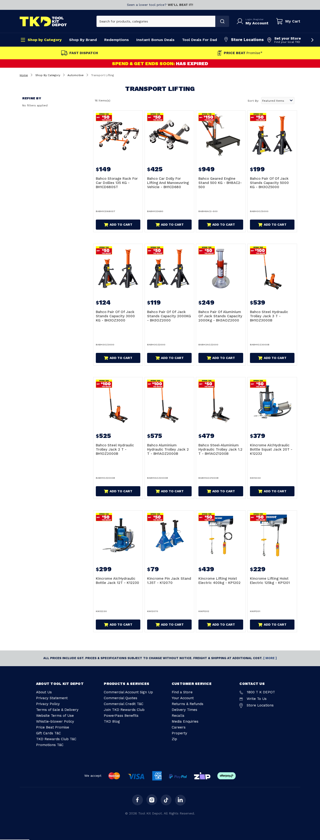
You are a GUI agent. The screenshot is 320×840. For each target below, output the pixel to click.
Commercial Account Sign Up (128, 692)
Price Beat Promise (52, 727)
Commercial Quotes (120, 698)
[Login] (241, 21)
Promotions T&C (49, 745)
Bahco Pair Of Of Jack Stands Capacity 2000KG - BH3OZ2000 (169, 316)
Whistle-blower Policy (55, 721)
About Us (44, 692)
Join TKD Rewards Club (124, 710)
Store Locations (247, 39)
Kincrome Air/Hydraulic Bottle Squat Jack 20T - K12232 (271, 449)
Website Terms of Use (55, 715)
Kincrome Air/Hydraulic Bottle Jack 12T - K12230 (117, 580)
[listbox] (277, 100)
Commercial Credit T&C (123, 704)
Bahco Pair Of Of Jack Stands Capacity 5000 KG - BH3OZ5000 (269, 182)
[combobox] (156, 21)
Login (249, 19)
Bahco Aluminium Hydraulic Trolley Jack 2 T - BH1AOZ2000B (168, 449)
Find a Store (182, 692)
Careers (179, 727)
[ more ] (270, 658)
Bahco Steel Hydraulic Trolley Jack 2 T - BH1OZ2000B (115, 449)
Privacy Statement (52, 698)
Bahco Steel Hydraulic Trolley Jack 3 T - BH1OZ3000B (269, 316)
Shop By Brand (83, 39)
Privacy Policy (48, 704)
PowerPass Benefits (121, 715)
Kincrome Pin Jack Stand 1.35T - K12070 (169, 580)
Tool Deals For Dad (199, 39)
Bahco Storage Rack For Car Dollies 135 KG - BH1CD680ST (117, 182)
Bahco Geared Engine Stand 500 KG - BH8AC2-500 (220, 182)
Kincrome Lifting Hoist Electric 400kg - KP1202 (219, 580)
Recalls (178, 715)
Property (179, 733)
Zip (174, 739)
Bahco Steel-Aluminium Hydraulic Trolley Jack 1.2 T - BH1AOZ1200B (220, 449)
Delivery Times (184, 710)
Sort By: (253, 100)
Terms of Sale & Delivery (57, 710)
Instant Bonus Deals (155, 39)
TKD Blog (112, 721)
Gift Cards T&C (48, 733)
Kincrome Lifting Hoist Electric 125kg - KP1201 (270, 580)
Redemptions (116, 39)
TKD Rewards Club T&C (56, 739)
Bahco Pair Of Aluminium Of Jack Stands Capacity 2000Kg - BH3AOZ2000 (220, 316)
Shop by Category (45, 39)
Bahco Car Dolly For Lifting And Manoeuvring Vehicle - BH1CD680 (168, 182)
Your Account (183, 698)
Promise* (243, 53)
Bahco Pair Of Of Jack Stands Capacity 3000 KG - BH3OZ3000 (115, 316)
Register (259, 19)
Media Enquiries (185, 721)
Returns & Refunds (187, 704)
